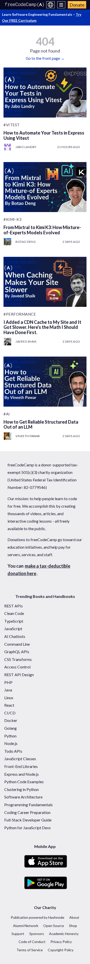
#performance (20, 314)
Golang (10, 728)
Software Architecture (23, 796)
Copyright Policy (61, 950)
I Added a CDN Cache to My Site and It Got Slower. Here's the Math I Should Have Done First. (42, 327)
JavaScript (13, 628)
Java (8, 689)
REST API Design (19, 674)
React (9, 705)
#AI (7, 414)
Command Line (17, 644)
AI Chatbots (14, 636)
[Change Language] (50, 4)
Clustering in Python (21, 789)
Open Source (53, 925)
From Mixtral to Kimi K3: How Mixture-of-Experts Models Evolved (42, 230)
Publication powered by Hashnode (37, 917)
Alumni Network (25, 925)
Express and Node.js (21, 774)
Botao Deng (26, 242)
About (74, 917)
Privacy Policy (61, 941)
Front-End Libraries (21, 766)
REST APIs (13, 605)
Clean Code (14, 613)
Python (10, 735)
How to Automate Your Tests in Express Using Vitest (44, 135)
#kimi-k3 (13, 219)
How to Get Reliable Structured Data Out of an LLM (41, 424)
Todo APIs (13, 751)
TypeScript (13, 621)
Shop (73, 925)
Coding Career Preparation (27, 812)
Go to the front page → (45, 58)
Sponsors (36, 933)
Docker (10, 720)
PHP (8, 682)
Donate (77, 5)
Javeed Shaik (26, 341)
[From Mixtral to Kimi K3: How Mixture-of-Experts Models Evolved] (45, 187)
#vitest (12, 125)
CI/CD (10, 712)
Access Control (17, 666)
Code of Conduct (32, 941)
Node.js (11, 743)
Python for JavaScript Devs (27, 827)
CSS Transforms (18, 659)
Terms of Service (29, 950)
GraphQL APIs (16, 651)
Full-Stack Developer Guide (28, 819)
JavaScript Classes (20, 758)
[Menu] (61, 4)
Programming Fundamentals (28, 804)
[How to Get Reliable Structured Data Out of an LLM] (45, 382)
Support (18, 933)
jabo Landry (26, 147)
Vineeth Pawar (28, 436)
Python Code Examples (24, 781)
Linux (8, 697)
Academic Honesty (63, 933)
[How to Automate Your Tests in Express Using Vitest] (45, 93)
